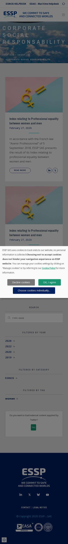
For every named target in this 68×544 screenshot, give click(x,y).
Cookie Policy (48, 268)
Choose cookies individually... (34, 290)
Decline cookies (21, 282)
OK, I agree (49, 282)
